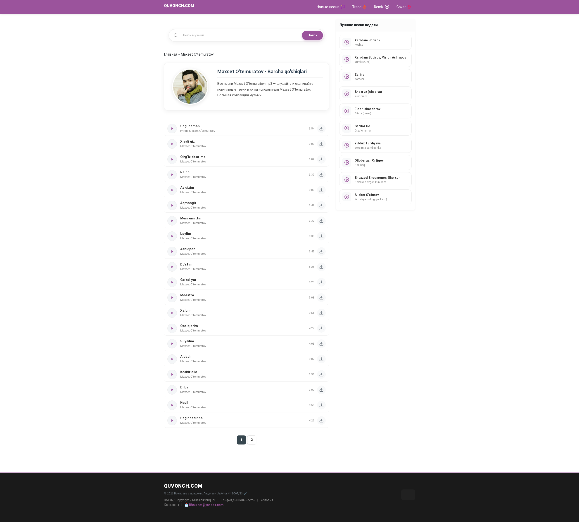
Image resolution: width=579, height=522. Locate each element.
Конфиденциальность (238, 500)
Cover (401, 7)
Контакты (171, 505)
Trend (356, 7)
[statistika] (408, 494)
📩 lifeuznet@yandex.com (204, 505)
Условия (266, 500)
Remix (379, 7)
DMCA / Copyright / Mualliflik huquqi (189, 500)
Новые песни (327, 7)
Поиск (312, 35)
